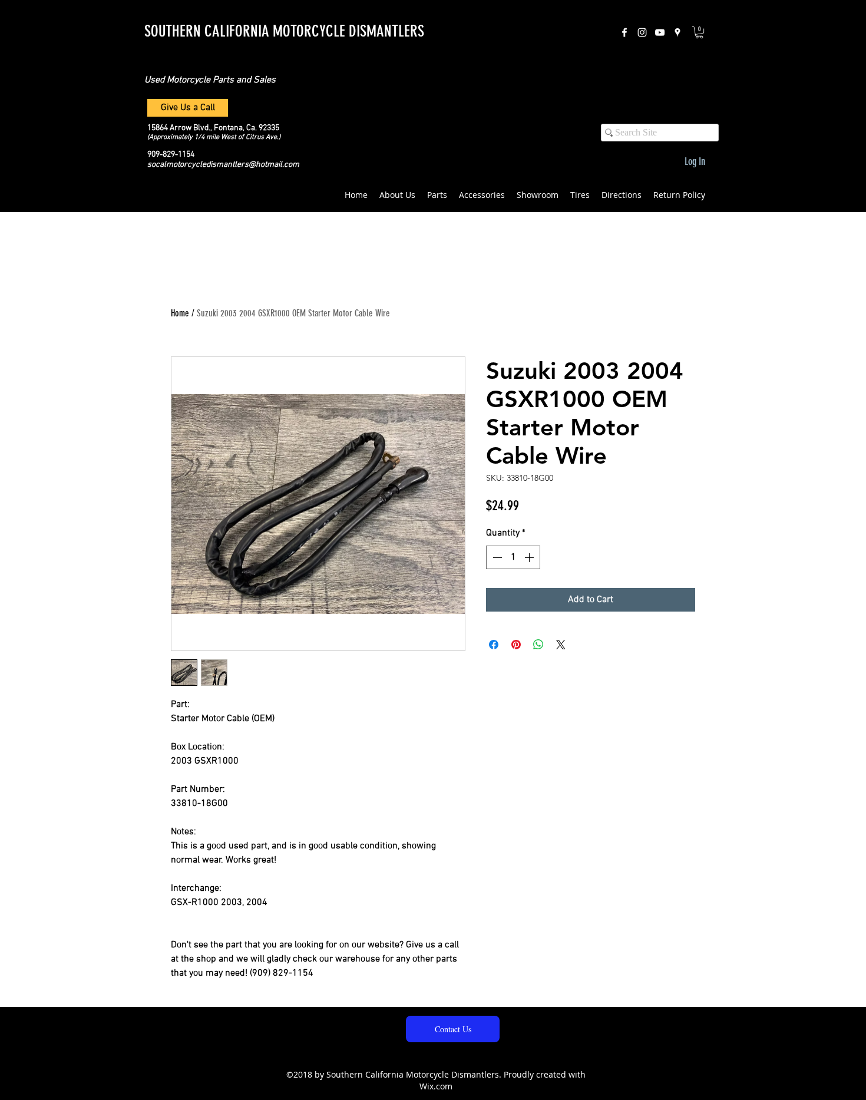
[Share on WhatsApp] (538, 644)
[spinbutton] (513, 557)
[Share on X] (561, 644)
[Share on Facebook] (494, 644)
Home (180, 313)
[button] (699, 32)
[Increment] (530, 557)
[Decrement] (496, 557)
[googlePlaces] (677, 32)
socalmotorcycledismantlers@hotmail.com (223, 165)
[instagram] (642, 32)
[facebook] (624, 32)
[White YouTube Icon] (660, 32)
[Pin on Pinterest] (516, 644)
